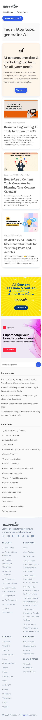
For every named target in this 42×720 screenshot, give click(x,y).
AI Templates (8, 547)
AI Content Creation (10, 435)
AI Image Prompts (9, 440)
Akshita (22, 123)
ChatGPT (6, 646)
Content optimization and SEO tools (17, 468)
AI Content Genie (9, 583)
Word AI (6, 650)
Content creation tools (11, 459)
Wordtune (6, 693)
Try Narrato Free (11, 18)
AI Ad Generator (9, 600)
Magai (4, 672)
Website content (9, 511)
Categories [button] (21, 12)
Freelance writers (9, 497)
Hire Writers (7, 501)
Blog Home (7, 12)
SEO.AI (5, 702)
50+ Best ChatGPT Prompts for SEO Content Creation (31, 602)
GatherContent (8, 663)
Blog (25, 547)
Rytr (4, 680)
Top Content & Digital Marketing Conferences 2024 (31, 628)
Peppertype (7, 676)
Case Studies (28, 552)
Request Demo (29, 646)
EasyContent (7, 654)
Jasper (5, 667)
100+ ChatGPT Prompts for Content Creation (30, 579)
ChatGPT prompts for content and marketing (21, 449)
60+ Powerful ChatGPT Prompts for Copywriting (31, 590)
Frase (4, 659)
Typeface (24, 715)
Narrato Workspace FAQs (13, 506)
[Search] (38, 364)
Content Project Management (15, 478)
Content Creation (9, 454)
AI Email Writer (9, 604)
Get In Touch (28, 641)
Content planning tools (12, 473)
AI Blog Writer (8, 595)
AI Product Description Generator (7, 563)
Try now (20, 90)
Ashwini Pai (25, 175)
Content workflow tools (12, 487)
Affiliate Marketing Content (14, 430)
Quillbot (5, 706)
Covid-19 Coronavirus (11, 492)
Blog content (7, 445)
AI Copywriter (8, 579)
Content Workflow (10, 482)
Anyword (6, 641)
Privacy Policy (29, 671)
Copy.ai (5, 689)
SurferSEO (6, 685)
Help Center (28, 556)
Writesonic (7, 698)
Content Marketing (10, 463)
